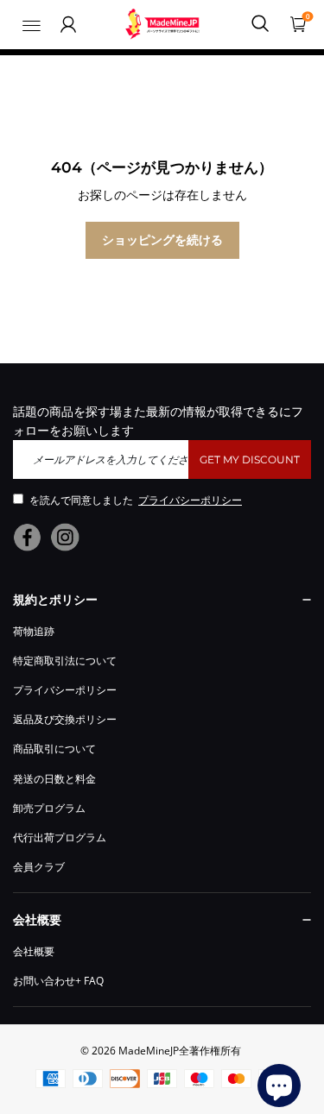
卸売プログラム (49, 808)
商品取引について (54, 748)
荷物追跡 (33, 631)
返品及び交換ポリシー (65, 719)
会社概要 (33, 951)
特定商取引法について (65, 660)
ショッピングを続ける (162, 239)
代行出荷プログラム (59, 837)
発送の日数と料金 (54, 778)
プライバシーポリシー (65, 690)
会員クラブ (39, 866)
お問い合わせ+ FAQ (58, 980)
